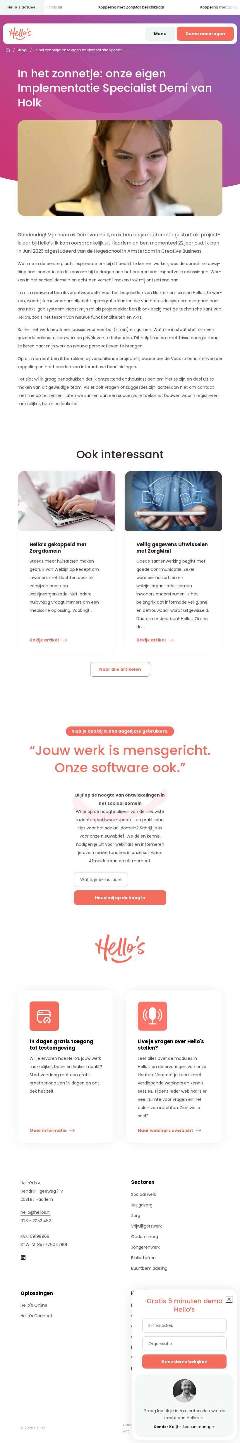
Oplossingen (36, 1293)
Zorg (135, 1215)
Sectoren (143, 1182)
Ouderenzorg (144, 1237)
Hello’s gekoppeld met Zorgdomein (58, 547)
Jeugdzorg (141, 1205)
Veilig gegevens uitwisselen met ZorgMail (172, 547)
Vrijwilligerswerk (146, 1226)
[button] (229, 1299)
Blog (22, 49)
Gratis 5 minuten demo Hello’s (184, 1305)
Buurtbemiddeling (149, 1268)
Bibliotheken (143, 1258)
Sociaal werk (143, 1194)
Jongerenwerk (145, 1247)
